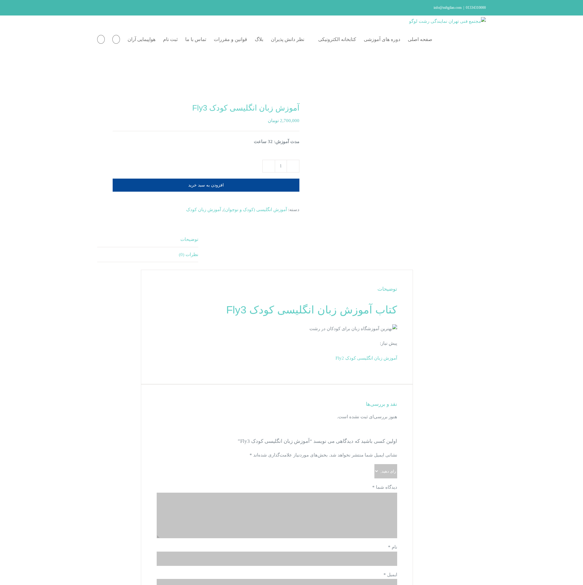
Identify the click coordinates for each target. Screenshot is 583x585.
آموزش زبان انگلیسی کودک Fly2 (366, 358)
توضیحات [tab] (189, 239)
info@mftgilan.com (448, 7)
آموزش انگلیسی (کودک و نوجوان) (255, 209)
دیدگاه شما (384, 487)
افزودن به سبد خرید (206, 185)
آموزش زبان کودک (203, 209)
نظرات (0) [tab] (188, 254)
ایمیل (390, 574)
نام (392, 547)
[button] (101, 39)
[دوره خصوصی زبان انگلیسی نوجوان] (199, 83)
